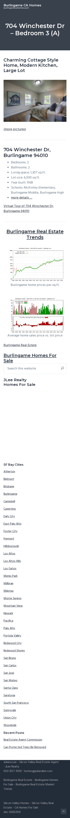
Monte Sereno (12, 598)
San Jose (9, 673)
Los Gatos (10, 568)
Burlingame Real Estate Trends (35, 234)
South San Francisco (16, 703)
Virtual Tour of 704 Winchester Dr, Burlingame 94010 (29, 208)
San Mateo (10, 680)
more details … (21, 197)
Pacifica (8, 620)
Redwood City (12, 643)
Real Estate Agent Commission (23, 739)
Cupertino (10, 509)
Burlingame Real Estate (20, 345)
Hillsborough (11, 546)
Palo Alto (9, 628)
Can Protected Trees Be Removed (25, 747)
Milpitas (9, 591)
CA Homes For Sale (26, 807)
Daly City (9, 516)
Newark (8, 613)
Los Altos (9, 553)
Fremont (9, 538)
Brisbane (9, 486)
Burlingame (10, 494)
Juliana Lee (10, 762)
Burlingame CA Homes (22, 5)
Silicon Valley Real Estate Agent (39, 762)
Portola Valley (12, 635)
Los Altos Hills (12, 561)
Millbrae (8, 583)
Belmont (9, 479)
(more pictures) (15, 129)
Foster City (10, 531)
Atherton (9, 471)
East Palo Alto (12, 523)
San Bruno (10, 658)
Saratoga (9, 695)
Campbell (9, 501)
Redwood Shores (14, 650)
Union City (10, 717)
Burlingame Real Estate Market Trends (29, 787)
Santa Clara (11, 688)
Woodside (10, 725)
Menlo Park (11, 576)
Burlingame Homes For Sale (30, 358)
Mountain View (13, 606)
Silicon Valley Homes (16, 803)
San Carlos (10, 665)
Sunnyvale (10, 710)
